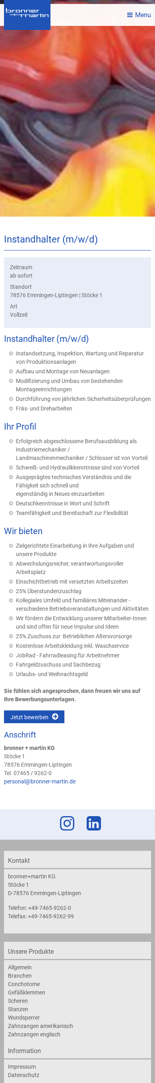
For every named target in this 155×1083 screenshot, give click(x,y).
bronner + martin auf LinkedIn (92, 823)
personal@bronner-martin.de (40, 781)
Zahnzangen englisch (34, 1034)
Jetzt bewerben (29, 717)
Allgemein (20, 967)
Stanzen (18, 1009)
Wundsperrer (24, 1017)
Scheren (18, 1001)
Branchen (20, 976)
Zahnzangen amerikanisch (40, 1026)
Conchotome (24, 984)
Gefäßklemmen (26, 992)
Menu (143, 15)
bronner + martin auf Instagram (66, 823)
